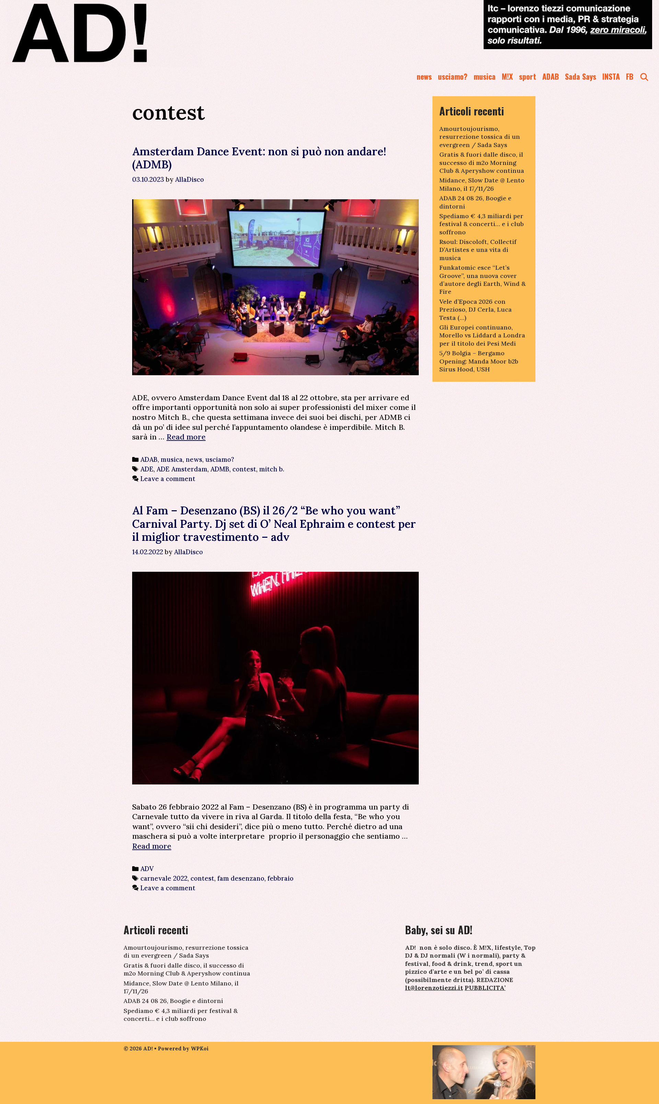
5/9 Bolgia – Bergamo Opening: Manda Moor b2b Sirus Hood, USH (478, 361)
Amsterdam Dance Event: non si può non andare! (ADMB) (259, 157)
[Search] (644, 76)
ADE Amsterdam (182, 469)
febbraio (280, 878)
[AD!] (104, 32)
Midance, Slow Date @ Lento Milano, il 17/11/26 (481, 184)
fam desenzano (240, 878)
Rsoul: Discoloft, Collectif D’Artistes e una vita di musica (478, 250)
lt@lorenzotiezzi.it (434, 988)
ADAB (550, 76)
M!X (507, 76)
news (424, 76)
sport (527, 76)
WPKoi (200, 1048)
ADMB (219, 469)
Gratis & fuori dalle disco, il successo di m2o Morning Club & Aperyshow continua (481, 162)
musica (485, 76)
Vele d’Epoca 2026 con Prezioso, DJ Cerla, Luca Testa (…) (475, 310)
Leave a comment (167, 479)
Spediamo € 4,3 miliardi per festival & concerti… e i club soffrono (481, 224)
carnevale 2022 (163, 878)
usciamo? (452, 76)
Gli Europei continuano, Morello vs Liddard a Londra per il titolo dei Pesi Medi (482, 335)
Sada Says (580, 76)
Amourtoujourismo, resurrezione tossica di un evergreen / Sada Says (479, 137)
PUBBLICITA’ (485, 988)
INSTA (611, 76)
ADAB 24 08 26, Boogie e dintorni (173, 1001)
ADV (147, 869)
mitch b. (271, 469)
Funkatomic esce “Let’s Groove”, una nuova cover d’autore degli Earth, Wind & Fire (482, 279)
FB (629, 76)
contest (244, 469)
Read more (186, 437)
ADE (146, 469)
